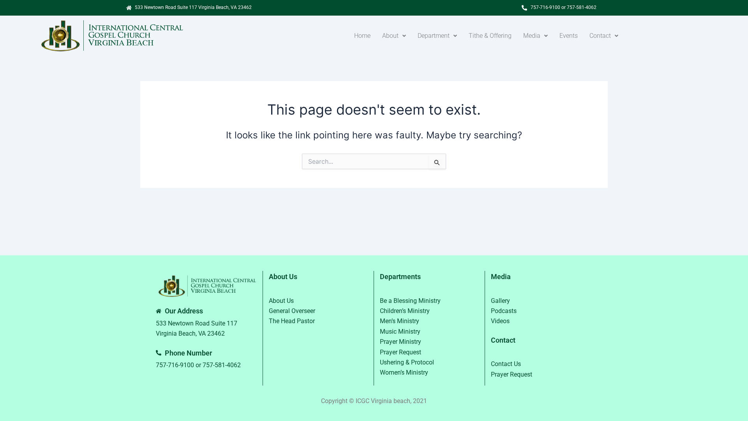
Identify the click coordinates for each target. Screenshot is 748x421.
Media (531, 35)
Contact (600, 35)
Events (568, 35)
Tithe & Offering (490, 35)
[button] (394, 36)
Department (434, 35)
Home (362, 35)
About (390, 35)
